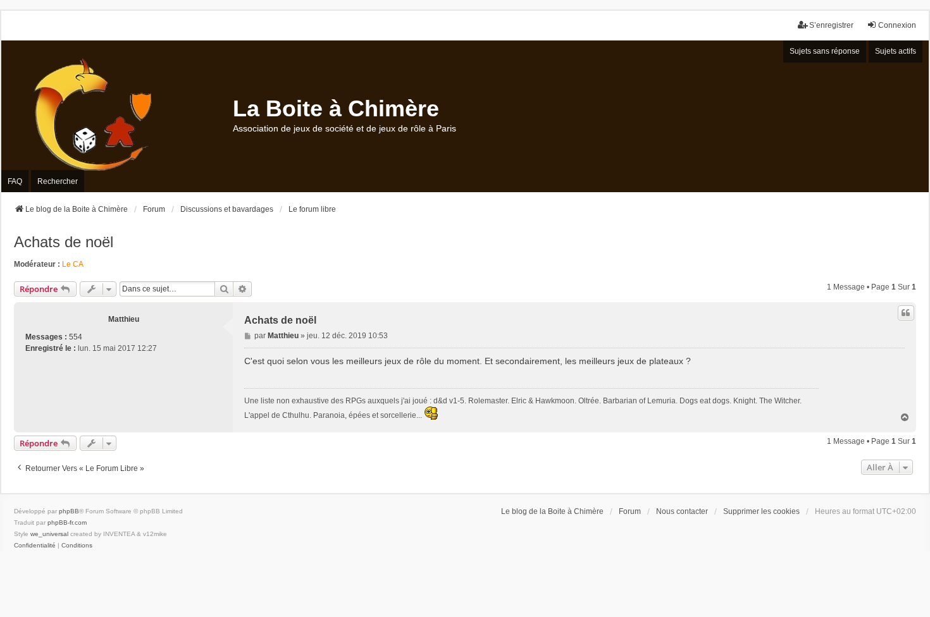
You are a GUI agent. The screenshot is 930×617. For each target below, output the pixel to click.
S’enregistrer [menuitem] (831, 25)
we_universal (49, 533)
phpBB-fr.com (67, 522)
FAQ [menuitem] (15, 181)
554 (75, 337)
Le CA (73, 264)
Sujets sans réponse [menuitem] (825, 51)
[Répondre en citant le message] (906, 313)
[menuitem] (35, 545)
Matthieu (123, 319)
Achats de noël (63, 241)
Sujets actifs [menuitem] (895, 51)
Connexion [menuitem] (897, 25)
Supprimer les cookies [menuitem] (761, 511)
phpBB (69, 511)
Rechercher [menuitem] (57, 181)
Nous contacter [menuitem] (682, 511)
